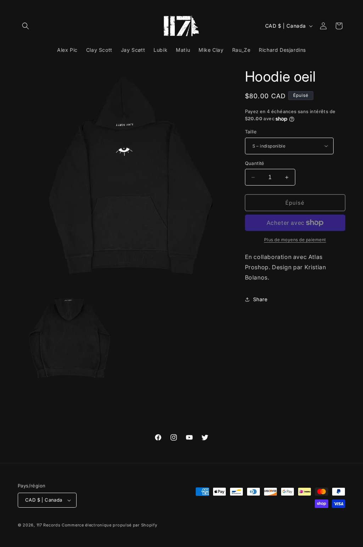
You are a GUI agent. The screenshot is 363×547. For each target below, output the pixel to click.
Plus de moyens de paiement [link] (295, 239)
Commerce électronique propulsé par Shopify (109, 525)
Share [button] (260, 299)
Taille (251, 131)
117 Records (49, 525)
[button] (25, 26)
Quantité (254, 163)
